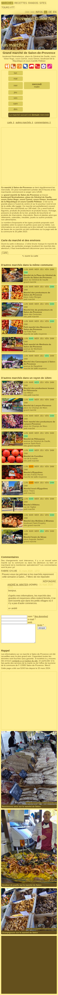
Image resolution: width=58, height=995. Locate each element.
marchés (7, 3)
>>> (32, 12)
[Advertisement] (29, 156)
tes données (41, 616)
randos (33, 3)
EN (54, 12)
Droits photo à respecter (11, 24)
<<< (27, 12)
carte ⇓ (10, 122)
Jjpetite (13, 797)
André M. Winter (17, 584)
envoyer (42, 628)
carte (18, 206)
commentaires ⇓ (42, 122)
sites (43, 3)
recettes (20, 3)
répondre (49, 581)
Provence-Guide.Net (34, 18)
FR (45, 12)
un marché (13, 44)
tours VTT (8, 7)
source (20, 797)
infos (39, 12)
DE (50, 12)
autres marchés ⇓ (24, 122)
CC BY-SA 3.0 (41, 797)
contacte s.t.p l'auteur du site (25, 661)
